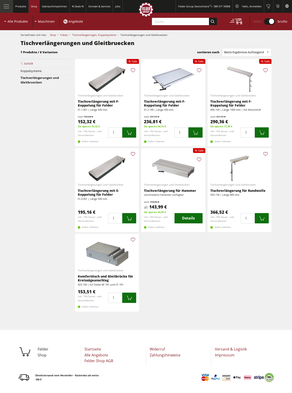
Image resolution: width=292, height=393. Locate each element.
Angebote (75, 21)
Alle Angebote (96, 355)
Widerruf (157, 349)
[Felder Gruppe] (146, 10)
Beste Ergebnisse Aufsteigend (244, 52)
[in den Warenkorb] (129, 132)
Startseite (92, 349)
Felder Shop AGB (98, 360)
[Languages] (287, 6)
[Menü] (6, 6)
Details (188, 218)
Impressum (225, 355)
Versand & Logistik (231, 349)
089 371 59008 (222, 6)
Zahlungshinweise (165, 355)
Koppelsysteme (31, 71)
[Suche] (213, 21)
